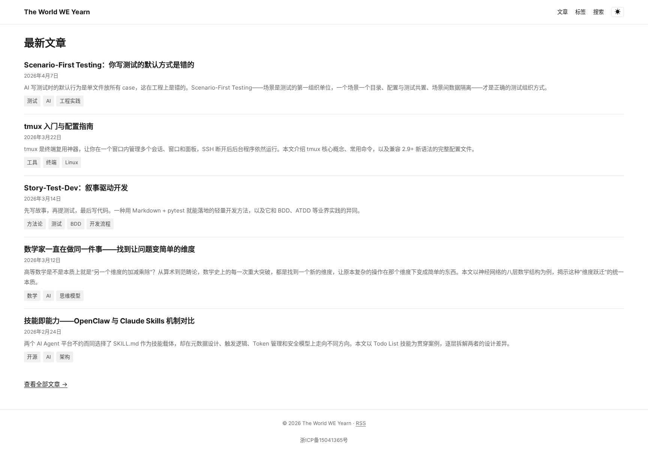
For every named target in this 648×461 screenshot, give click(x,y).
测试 (32, 101)
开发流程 (100, 224)
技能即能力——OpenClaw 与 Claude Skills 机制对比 (109, 320)
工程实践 (70, 101)
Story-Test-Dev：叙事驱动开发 (76, 187)
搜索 (598, 12)
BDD (75, 224)
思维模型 (70, 296)
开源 (32, 357)
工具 (32, 162)
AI (48, 101)
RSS (361, 423)
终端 (51, 162)
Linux (71, 162)
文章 (562, 12)
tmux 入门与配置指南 (58, 126)
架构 (65, 357)
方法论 (35, 224)
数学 (32, 296)
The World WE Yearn (57, 12)
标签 (580, 12)
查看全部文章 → (46, 384)
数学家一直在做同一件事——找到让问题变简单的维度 (109, 249)
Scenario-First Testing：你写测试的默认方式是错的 (109, 64)
